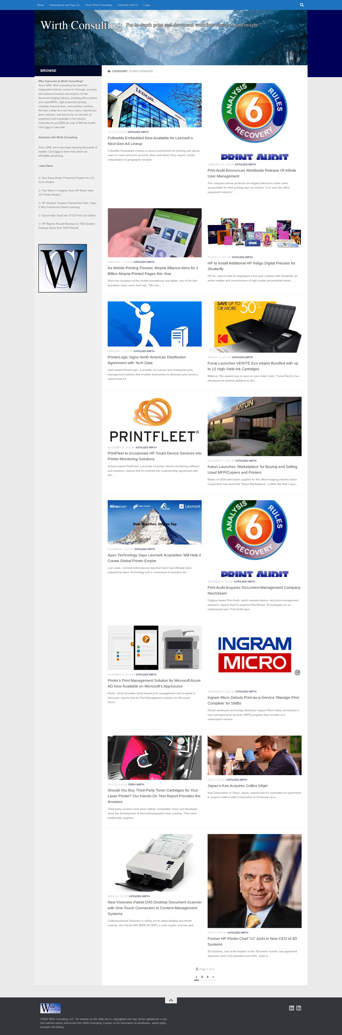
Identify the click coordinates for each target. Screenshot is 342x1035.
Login (146, 5)
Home (40, 5)
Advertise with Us (128, 5)
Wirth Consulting (81, 24)
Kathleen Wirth (138, 132)
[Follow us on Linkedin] (299, 1008)
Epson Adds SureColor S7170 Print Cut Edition (69, 215)
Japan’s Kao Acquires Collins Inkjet (237, 785)
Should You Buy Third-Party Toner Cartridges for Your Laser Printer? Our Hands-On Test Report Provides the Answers (154, 796)
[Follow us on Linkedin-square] (291, 1008)
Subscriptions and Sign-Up (64, 5)
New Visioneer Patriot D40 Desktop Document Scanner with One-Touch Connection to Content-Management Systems (155, 908)
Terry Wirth (136, 784)
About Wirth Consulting (98, 5)
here (47, 127)
